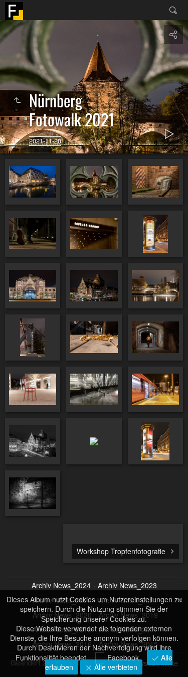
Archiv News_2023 (127, 585)
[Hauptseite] (14, 11)
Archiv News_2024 (61, 585)
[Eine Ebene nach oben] (17, 100)
